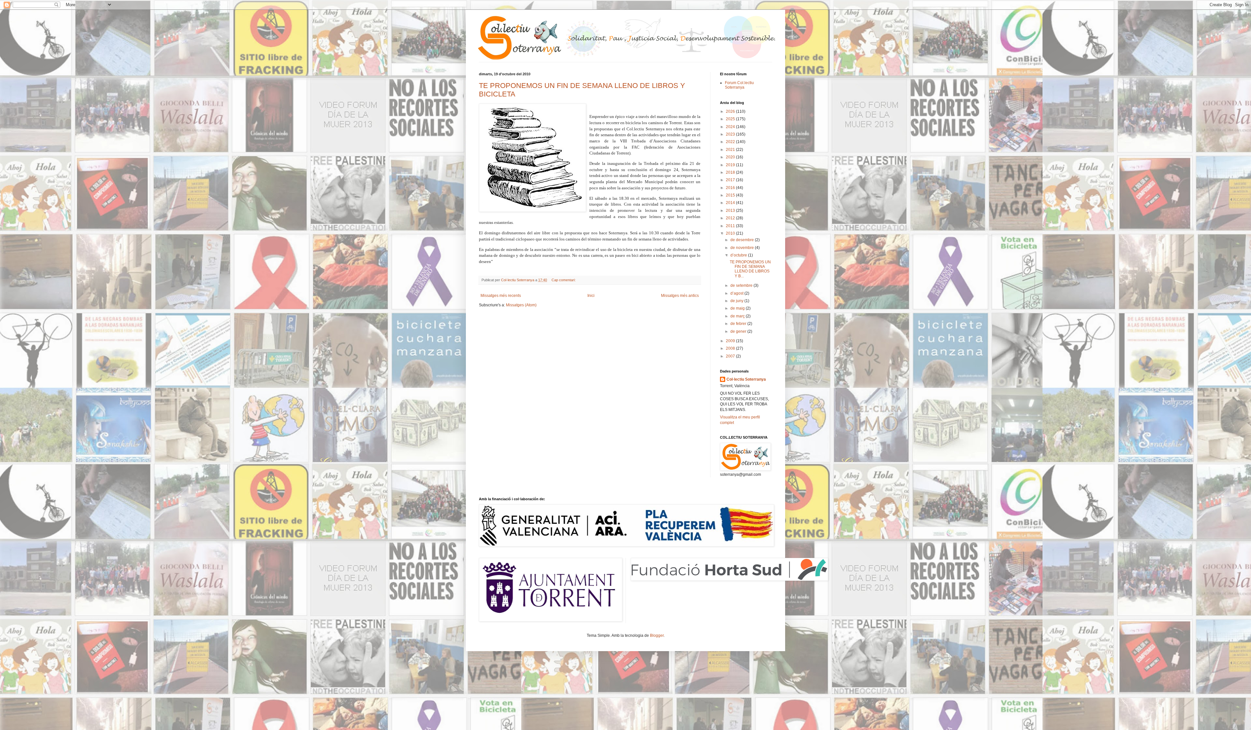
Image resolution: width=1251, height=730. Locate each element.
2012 (731, 218)
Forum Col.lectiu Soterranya (739, 85)
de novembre (742, 247)
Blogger (657, 635)
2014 (731, 202)
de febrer (738, 323)
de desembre (742, 240)
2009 (731, 341)
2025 (731, 119)
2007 (731, 356)
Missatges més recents (501, 295)
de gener (738, 331)
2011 (731, 226)
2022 (731, 141)
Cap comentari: (564, 280)
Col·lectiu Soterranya (746, 379)
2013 (731, 210)
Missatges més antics (680, 295)
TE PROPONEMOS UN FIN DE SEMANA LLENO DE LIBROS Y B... (750, 269)
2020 (731, 157)
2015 (731, 195)
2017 (731, 180)
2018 (731, 172)
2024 (731, 126)
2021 (731, 149)
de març (738, 316)
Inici (591, 295)
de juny (737, 301)
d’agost (737, 293)
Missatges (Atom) (521, 305)
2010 (731, 233)
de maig (738, 308)
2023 (731, 134)
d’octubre (739, 255)
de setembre (742, 285)
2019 (731, 165)
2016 (731, 187)
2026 (731, 111)
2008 (731, 348)
